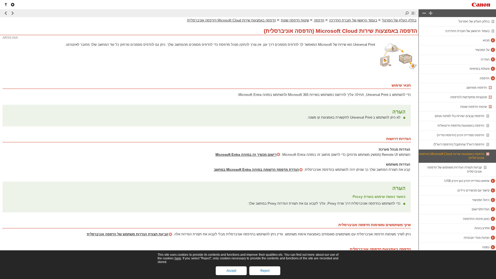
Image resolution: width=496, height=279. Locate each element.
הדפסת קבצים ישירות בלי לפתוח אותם (459, 116)
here (178, 258)
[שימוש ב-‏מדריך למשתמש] (6, 4)
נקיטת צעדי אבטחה (477, 237)
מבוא (486, 40)
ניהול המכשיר (481, 200)
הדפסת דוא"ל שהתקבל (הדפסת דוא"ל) (458, 144)
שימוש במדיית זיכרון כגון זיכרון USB (467, 181)
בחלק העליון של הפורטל (474, 21)
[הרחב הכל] (430, 13)
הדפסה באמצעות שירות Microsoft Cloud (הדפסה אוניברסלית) (231, 20)
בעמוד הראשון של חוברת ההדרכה (467, 31)
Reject (264, 271)
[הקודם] (12, 13)
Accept (231, 271)
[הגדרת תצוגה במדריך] (13, 4)
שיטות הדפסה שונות (473, 107)
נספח (486, 247)
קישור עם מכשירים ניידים (474, 190)
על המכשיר (482, 50)
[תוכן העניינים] (413, 13)
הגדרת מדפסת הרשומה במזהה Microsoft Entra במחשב (256, 170)
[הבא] (6, 13)
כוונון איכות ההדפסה (476, 219)
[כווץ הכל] (424, 13)
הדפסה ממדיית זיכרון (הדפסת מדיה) (460, 135)
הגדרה (485, 59)
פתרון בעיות (482, 228)
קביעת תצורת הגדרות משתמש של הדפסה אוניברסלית (127, 234)
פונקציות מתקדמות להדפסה (468, 97)
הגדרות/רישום (481, 209)
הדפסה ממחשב (476, 87)
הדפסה (485, 78)
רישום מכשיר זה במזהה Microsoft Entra (245, 155)
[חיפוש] (407, 13)
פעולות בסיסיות (480, 69)
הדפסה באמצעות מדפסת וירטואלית (461, 125)
